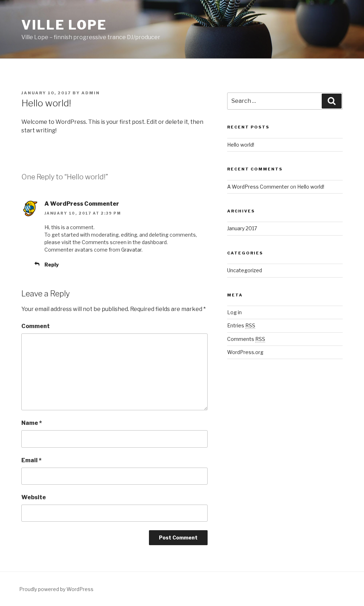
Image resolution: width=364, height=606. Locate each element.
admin (90, 92)
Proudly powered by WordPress (56, 589)
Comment (35, 326)
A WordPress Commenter (81, 203)
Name (31, 423)
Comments (246, 339)
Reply (51, 265)
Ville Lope (64, 25)
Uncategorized (244, 270)
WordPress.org (245, 352)
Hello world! (240, 145)
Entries (241, 325)
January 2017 (242, 228)
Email (31, 460)
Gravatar (131, 250)
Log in (234, 312)
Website (33, 497)
